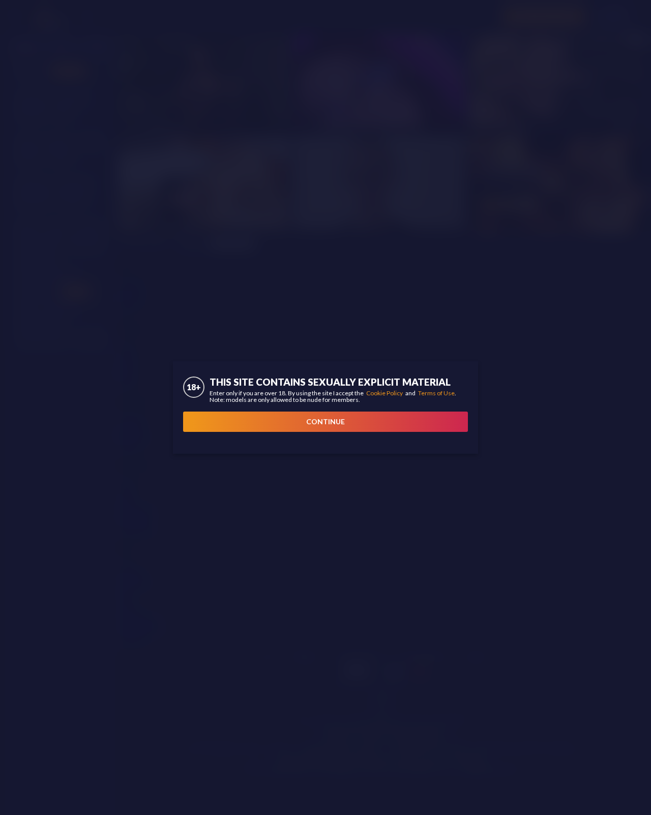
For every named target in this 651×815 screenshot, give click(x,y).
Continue (325, 421)
